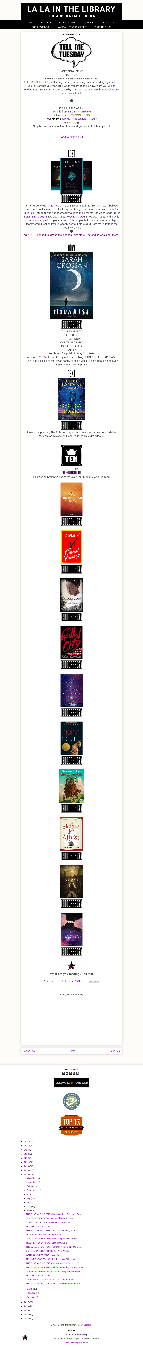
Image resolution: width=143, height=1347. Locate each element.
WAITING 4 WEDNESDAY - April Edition (44, 1255)
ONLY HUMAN (56, 205)
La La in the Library (77, 1334)
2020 (26, 1166)
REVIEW (40, 357)
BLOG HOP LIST (103, 27)
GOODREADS (89, 22)
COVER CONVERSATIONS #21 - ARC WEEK (47, 1251)
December (32, 1178)
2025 (26, 1146)
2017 (26, 1302)
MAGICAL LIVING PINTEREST (72, 27)
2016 (26, 1306)
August (30, 1194)
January (31, 1297)
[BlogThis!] (92, 982)
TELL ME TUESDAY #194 (38, 1226)
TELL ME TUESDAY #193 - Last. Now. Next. (46, 1243)
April (29, 1210)
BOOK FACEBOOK (41, 27)
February (31, 1293)
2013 (26, 1318)
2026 (26, 1141)
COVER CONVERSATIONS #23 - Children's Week (49, 1218)
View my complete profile (76, 1342)
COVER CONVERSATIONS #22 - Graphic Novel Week (51, 1239)
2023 (26, 1154)
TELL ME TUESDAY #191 (38, 1275)
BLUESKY (46, 22)
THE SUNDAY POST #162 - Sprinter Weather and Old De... (54, 1247)
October (31, 1186)
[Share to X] (94, 982)
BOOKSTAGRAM (66, 22)
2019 (26, 1170)
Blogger (87, 1325)
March (30, 1289)
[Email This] (90, 982)
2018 (26, 1174)
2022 (26, 1158)
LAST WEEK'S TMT (71, 137)
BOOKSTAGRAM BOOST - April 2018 (43, 1234)
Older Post (114, 1051)
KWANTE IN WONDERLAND (79, 118)
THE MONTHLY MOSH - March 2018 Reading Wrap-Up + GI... (55, 1267)
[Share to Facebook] (96, 982)
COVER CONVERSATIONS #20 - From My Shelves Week (53, 1271)
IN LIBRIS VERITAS (80, 111)
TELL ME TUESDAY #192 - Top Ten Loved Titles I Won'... (52, 1259)
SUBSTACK (109, 22)
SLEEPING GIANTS (36, 216)
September (32, 1190)
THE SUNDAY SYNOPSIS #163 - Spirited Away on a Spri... (53, 1230)
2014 (26, 1314)
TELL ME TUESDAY (36, 82)
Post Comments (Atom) (78, 1058)
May (29, 1206)
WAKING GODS (75, 216)
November (32, 1182)
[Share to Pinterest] (98, 982)
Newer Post (29, 1051)
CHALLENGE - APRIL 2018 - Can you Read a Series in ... (53, 1279)
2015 (26, 1310)
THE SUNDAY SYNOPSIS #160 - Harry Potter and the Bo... (54, 1284)
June (29, 1202)
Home (31, 22)
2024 (26, 1150)
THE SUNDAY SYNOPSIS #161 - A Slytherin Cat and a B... (53, 1263)
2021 (26, 1162)
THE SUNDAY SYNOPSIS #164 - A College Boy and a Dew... (54, 1214)
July (29, 1198)
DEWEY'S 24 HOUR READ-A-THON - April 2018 (48, 1222)
